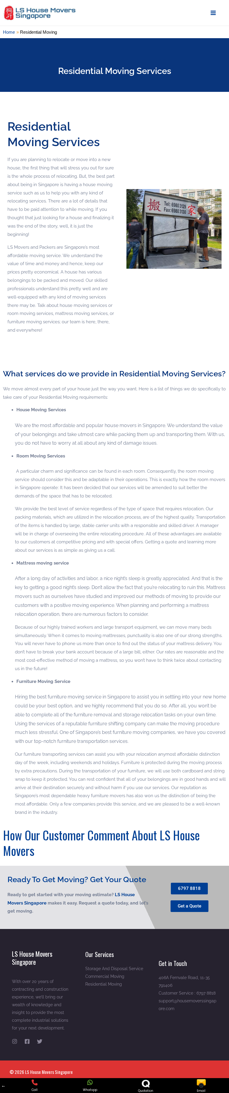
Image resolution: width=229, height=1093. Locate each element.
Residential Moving (103, 984)
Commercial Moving (104, 976)
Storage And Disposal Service (114, 968)
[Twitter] (39, 1041)
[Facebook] (27, 1041)
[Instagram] (14, 1041)
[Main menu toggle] (213, 13)
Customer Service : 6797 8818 (187, 993)
